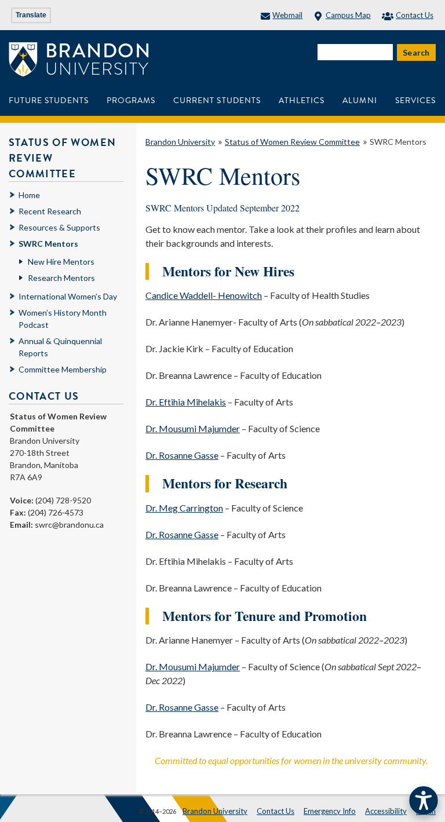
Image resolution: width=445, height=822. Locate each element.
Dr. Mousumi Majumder (192, 428)
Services (415, 100)
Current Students (217, 100)
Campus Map (348, 15)
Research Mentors (61, 278)
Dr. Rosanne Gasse (181, 455)
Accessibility (386, 811)
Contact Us (414, 15)
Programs (131, 100)
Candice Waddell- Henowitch (203, 295)
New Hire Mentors (61, 261)
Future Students (49, 100)
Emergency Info (330, 811)
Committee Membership (63, 369)
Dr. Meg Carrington (184, 507)
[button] (423, 800)
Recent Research (50, 211)
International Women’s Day (68, 296)
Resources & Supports (59, 227)
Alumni (359, 100)
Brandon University (180, 142)
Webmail (287, 15)
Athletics (301, 100)
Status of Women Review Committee (292, 142)
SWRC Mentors (398, 142)
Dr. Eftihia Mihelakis (185, 401)
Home (29, 195)
